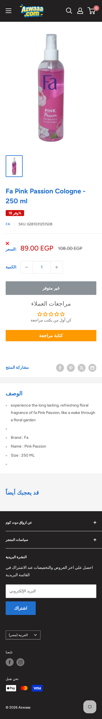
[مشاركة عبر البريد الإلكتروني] (92, 368)
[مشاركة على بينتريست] (71, 368)
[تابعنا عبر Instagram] (20, 662)
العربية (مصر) (18, 635)
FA (8, 224)
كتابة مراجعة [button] (51, 335)
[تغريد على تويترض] (82, 368)
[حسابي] (80, 11)
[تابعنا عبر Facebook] (10, 662)
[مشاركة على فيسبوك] (60, 368)
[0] (91, 10)
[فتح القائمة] (8, 10)
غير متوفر (51, 288)
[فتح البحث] (69, 11)
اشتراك (20, 608)
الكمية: (11, 267)
